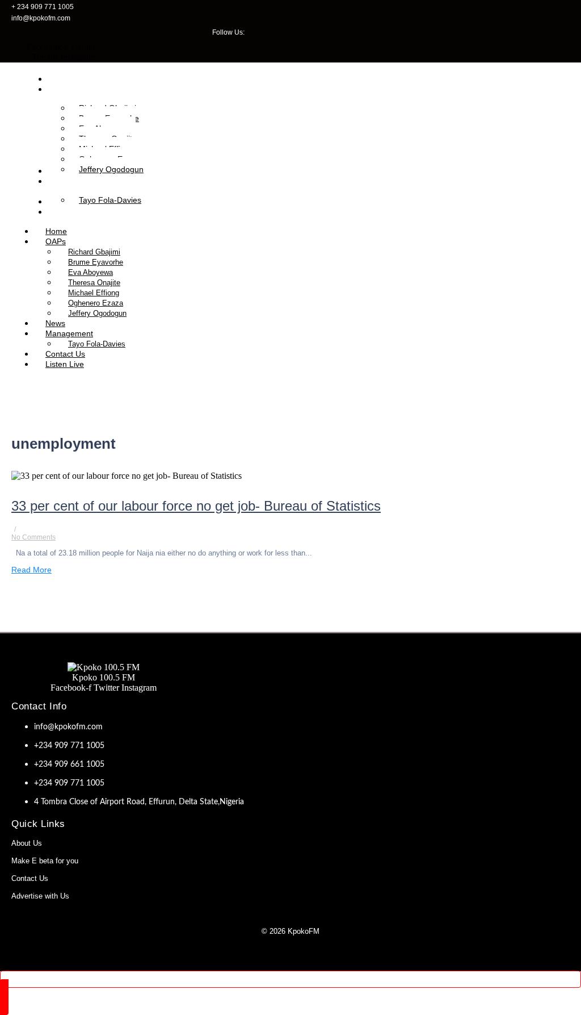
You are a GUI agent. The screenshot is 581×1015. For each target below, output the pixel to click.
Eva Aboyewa (90, 272)
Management (69, 333)
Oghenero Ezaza (95, 303)
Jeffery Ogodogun (97, 313)
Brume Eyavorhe (95, 262)
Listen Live (64, 364)
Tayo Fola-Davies (96, 344)
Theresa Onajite (94, 282)
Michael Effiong (93, 293)
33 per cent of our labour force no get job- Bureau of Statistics (196, 505)
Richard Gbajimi (94, 252)
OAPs (55, 241)
